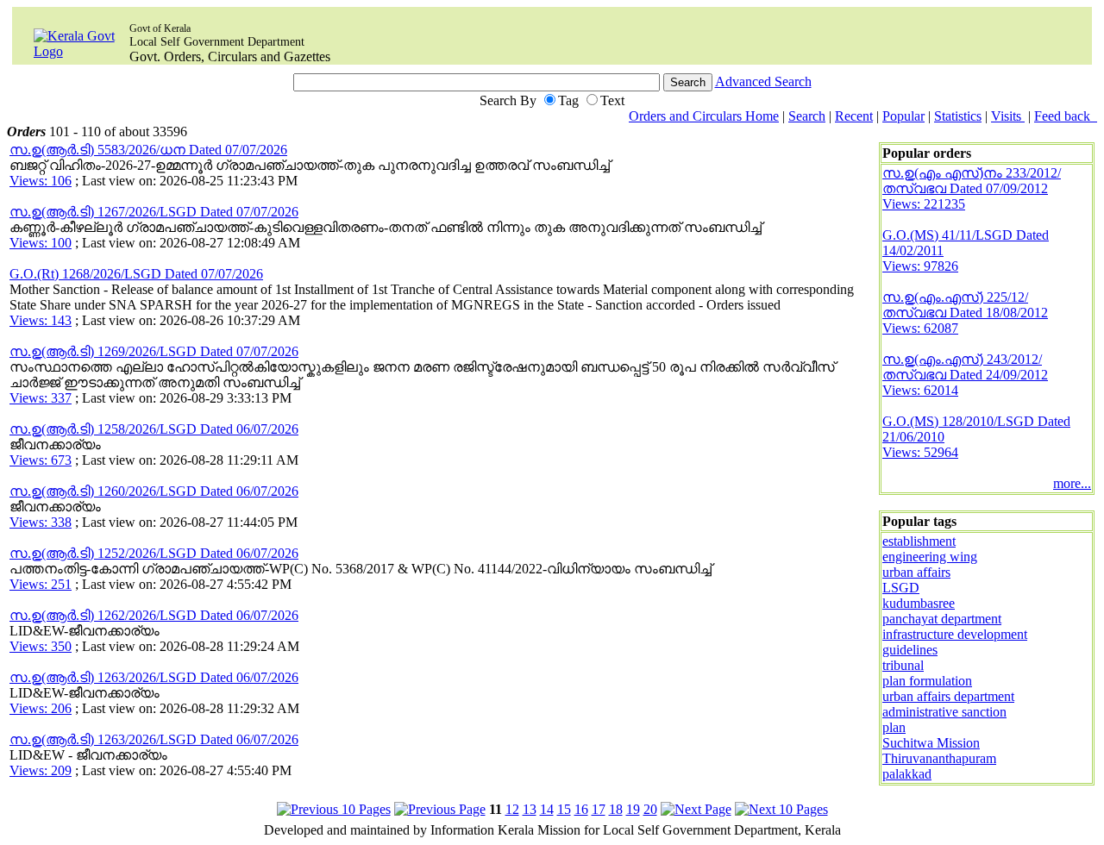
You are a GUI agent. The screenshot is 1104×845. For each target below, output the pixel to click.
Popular (903, 116)
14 (547, 809)
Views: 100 (40, 242)
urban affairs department (948, 696)
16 (581, 809)
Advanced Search (763, 81)
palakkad (907, 774)
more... (1072, 483)
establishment (919, 541)
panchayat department (941, 618)
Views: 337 (40, 398)
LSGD (900, 587)
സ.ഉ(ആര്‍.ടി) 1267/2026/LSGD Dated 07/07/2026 (153, 211)
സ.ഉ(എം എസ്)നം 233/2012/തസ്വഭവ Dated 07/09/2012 (971, 181)
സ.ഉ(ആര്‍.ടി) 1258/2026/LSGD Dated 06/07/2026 (153, 429)
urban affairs (916, 572)
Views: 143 (40, 320)
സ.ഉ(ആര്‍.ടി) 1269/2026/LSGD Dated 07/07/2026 (153, 351)
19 (633, 809)
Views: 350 (40, 646)
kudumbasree (918, 603)
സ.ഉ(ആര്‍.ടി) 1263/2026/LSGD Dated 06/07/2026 (153, 677)
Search (806, 116)
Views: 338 (40, 522)
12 (512, 809)
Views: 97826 (920, 266)
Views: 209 (40, 770)
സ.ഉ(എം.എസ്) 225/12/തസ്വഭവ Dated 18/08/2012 (965, 305)
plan (894, 727)
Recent (854, 116)
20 (650, 809)
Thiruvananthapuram (939, 758)
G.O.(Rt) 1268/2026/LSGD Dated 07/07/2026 (136, 273)
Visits (1008, 116)
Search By (508, 100)
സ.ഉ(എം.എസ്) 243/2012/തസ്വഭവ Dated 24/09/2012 (965, 367)
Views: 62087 (920, 328)
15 (564, 809)
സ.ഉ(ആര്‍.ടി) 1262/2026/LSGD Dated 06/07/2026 (153, 615)
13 (529, 809)
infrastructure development (954, 634)
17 (598, 809)
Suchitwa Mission (931, 742)
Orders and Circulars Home (704, 116)
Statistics (958, 116)
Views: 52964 (920, 452)
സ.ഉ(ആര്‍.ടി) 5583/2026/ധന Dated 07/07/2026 (148, 149)
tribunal (903, 665)
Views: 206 (40, 708)
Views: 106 (40, 180)
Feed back (1065, 116)
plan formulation (927, 680)
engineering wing (929, 556)
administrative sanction (944, 711)
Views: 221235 (923, 204)
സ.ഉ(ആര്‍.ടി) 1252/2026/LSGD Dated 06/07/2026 (153, 553)
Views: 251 (40, 584)
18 (616, 809)
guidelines (910, 649)
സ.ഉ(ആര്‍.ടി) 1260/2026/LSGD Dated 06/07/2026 (153, 491)
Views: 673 (40, 460)
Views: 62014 (920, 390)
